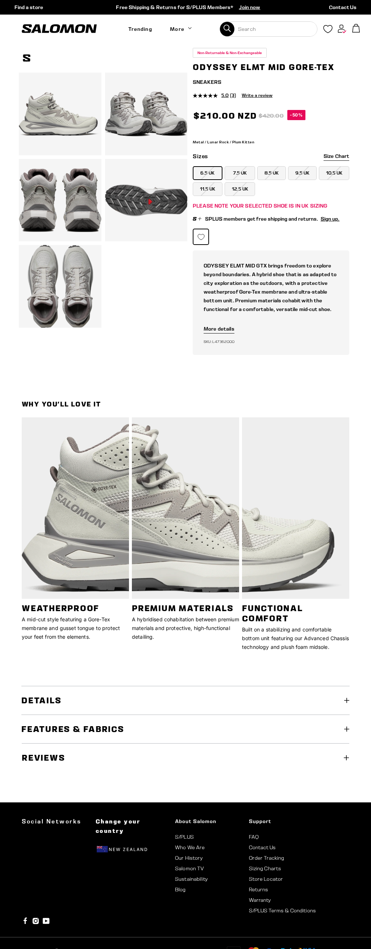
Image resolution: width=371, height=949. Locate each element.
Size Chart (336, 156)
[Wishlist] (328, 30)
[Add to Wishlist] (345, 59)
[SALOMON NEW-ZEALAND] (59, 28)
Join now (249, 7)
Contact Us (343, 7)
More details (219, 328)
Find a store (28, 7)
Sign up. (330, 218)
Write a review (257, 95)
